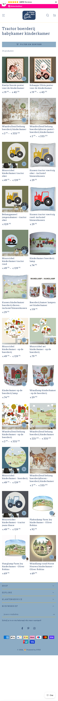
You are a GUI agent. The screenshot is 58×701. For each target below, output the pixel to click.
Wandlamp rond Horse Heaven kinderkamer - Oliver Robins (42, 566)
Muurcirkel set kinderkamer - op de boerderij (40, 349)
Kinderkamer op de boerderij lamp (12, 391)
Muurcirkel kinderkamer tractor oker (13, 173)
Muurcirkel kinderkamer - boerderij (15, 477)
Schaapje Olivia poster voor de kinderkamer (41, 86)
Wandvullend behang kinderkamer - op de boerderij (13, 434)
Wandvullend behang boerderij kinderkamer (14, 128)
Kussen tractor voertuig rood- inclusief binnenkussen (42, 217)
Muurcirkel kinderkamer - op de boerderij (12, 349)
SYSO (38, 650)
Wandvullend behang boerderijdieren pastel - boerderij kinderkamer (42, 129)
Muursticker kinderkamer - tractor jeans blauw (13, 522)
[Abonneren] (54, 614)
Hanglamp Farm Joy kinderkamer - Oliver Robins (13, 566)
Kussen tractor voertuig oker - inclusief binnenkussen (42, 173)
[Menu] (3, 15)
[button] (47, 15)
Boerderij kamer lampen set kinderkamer (43, 304)
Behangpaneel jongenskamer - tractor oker (14, 217)
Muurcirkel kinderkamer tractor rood (13, 261)
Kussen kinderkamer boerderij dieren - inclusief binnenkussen (14, 305)
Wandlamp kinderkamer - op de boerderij (43, 391)
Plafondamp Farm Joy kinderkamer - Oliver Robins (41, 522)
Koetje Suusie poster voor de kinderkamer (13, 86)
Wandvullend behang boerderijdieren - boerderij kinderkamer (42, 478)
